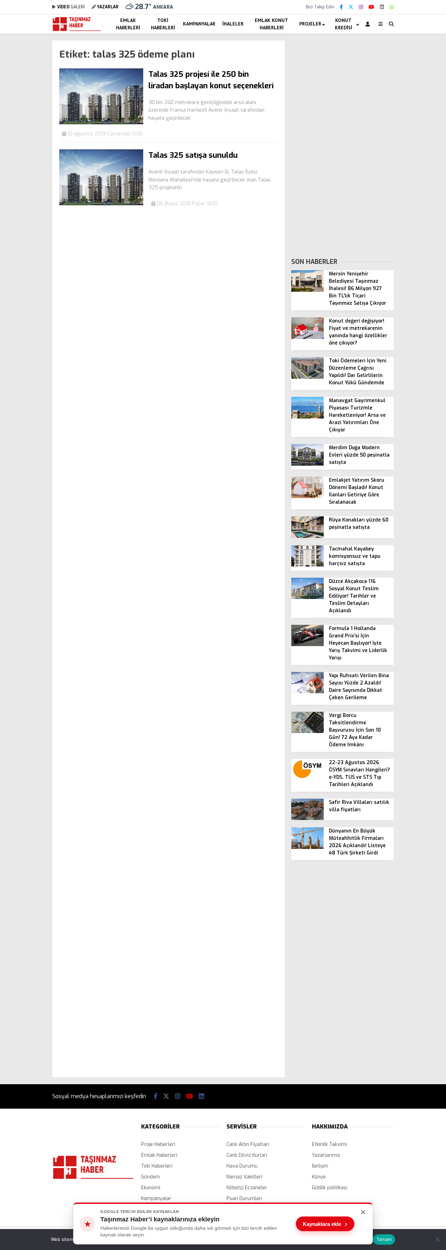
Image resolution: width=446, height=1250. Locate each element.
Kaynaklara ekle (325, 1223)
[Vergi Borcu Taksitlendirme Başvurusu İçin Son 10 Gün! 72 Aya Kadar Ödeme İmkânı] (307, 731)
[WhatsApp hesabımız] (392, 7)
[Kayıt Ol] (369, 24)
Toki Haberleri (163, 24)
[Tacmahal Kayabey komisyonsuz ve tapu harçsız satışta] (307, 565)
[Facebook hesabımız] (341, 7)
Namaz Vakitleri (244, 1177)
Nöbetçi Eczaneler (246, 1187)
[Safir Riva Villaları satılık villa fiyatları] (307, 818)
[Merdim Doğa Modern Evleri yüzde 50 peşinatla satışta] (307, 464)
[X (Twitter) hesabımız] (350, 7)
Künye (319, 1177)
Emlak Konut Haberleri (271, 24)
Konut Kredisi (343, 24)
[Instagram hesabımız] (361, 7)
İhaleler (233, 24)
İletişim (320, 1166)
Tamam (384, 1239)
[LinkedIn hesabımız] (382, 7)
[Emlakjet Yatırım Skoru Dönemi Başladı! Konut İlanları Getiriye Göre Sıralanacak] (307, 496)
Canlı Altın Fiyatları (247, 1144)
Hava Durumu (241, 1166)
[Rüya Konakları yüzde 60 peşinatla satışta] (307, 536)
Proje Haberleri (158, 1144)
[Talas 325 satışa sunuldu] (101, 203)
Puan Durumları (244, 1198)
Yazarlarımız (326, 1155)
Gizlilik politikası (329, 1187)
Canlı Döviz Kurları (246, 1155)
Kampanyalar (199, 24)
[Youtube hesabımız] (371, 7)
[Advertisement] (342, 145)
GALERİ (71, 7)
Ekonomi (150, 1187)
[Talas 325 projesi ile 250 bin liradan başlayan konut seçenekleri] (101, 122)
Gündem (150, 1177)
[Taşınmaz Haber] (76, 30)
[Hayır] (437, 1239)
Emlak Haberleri (128, 24)
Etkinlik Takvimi (329, 1144)
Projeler (310, 24)
